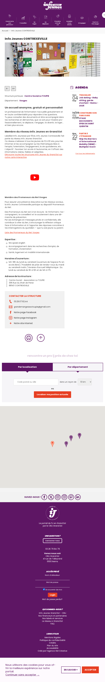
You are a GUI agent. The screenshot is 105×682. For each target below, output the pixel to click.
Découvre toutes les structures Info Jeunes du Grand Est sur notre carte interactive (33, 156)
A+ (13, 88)
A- (7, 88)
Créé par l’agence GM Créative (52, 651)
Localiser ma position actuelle (52, 394)
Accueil (5, 30)
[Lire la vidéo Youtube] (35, 177)
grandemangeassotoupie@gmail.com (32, 307)
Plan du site (52, 645)
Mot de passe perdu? (52, 599)
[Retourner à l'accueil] (52, 6)
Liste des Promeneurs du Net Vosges (22, 232)
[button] (71, 438)
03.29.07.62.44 (21, 301)
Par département (78, 367)
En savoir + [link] (71, 669)
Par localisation (27, 367)
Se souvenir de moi (53, 589)
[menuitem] (10, 20)
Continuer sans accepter (22, 674)
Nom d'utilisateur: (52, 575)
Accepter (90, 669)
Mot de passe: (52, 582)
